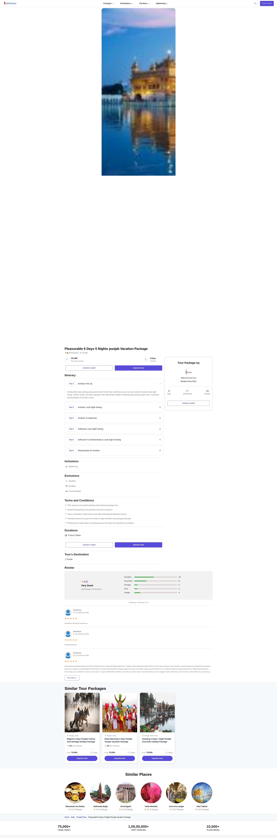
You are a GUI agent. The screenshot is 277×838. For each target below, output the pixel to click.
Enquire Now (82, 758)
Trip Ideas (143, 3)
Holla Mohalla (151, 806)
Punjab (85, 353)
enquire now (138, 368)
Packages (107, 3)
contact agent (89, 368)
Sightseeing (161, 3)
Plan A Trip (267, 3)
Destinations (125, 3)
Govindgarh (125, 806)
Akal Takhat (201, 806)
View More (71, 678)
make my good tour (188, 378)
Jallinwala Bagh (100, 806)
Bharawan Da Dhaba (75, 806)
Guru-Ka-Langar (176, 806)
